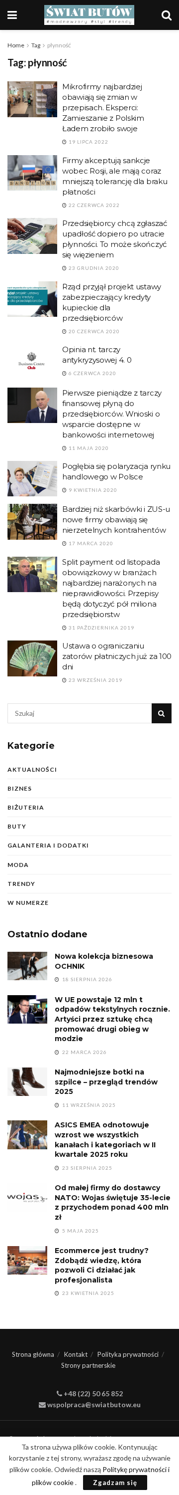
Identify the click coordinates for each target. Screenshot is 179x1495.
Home (15, 45)
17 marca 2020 (90, 543)
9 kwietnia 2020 (92, 490)
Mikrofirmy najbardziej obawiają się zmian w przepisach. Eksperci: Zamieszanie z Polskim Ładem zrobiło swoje (103, 107)
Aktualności (32, 769)
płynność (59, 45)
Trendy (21, 883)
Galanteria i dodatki (48, 845)
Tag (35, 45)
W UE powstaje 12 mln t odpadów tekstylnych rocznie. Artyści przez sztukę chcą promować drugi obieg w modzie (112, 1019)
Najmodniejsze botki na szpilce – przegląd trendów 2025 (106, 1082)
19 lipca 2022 (87, 142)
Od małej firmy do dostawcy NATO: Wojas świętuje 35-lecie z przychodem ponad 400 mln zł (113, 1202)
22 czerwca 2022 (93, 205)
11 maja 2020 (88, 448)
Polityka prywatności (128, 1354)
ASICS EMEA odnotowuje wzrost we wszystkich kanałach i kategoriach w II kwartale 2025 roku (105, 1139)
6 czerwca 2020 (91, 373)
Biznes (19, 788)
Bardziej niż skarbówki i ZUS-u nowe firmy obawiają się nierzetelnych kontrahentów (116, 519)
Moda (18, 864)
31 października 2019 (100, 628)
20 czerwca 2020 (93, 331)
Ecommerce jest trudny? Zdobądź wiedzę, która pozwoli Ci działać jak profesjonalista (102, 1265)
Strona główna (33, 1354)
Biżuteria (25, 807)
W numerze (28, 902)
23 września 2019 (94, 680)
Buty (16, 826)
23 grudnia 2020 (93, 268)
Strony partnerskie (88, 1365)
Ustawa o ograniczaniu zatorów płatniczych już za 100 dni (117, 656)
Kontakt (76, 1354)
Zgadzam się (115, 1483)
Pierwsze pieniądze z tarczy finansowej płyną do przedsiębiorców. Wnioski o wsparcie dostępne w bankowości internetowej (112, 413)
